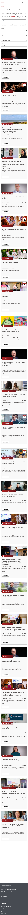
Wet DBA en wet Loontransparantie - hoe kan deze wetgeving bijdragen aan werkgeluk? (14, 826)
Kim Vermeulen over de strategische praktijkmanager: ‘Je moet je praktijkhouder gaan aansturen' (13, 694)
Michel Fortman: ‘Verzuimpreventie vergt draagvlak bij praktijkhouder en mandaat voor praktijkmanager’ (13, 629)
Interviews (3, 913)
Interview (7, 623)
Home (2, 6)
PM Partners (4, 896)
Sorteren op (4, 38)
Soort (2, 28)
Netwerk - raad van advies (7, 891)
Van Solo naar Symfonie (9, 95)
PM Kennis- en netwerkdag (10, 262)
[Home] (5, 1)
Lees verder (5, 77)
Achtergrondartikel (10, 391)
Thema (2, 33)
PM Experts (3, 894)
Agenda (7, 91)
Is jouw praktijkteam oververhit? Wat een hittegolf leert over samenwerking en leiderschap (14, 364)
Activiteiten (3, 908)
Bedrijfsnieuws (9, 124)
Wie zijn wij (4, 898)
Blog (6, 59)
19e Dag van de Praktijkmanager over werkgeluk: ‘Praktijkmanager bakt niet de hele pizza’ (13, 793)
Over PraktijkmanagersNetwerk (8, 889)
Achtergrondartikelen (6, 906)
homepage (12, 16)
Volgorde (3, 42)
